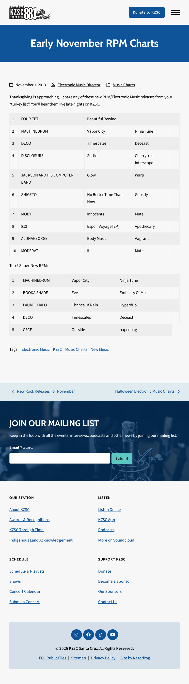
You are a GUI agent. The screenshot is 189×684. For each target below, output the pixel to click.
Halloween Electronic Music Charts (144, 391)
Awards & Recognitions (29, 520)
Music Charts (124, 85)
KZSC (57, 349)
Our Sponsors (110, 592)
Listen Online (109, 510)
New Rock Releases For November (43, 391)
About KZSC (19, 510)
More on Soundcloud (116, 540)
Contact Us (107, 602)
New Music (100, 349)
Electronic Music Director (79, 85)
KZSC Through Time (26, 530)
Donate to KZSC (147, 12)
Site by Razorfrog (135, 658)
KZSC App (106, 520)
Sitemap (78, 658)
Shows (15, 581)
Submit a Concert (24, 602)
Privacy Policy (103, 658)
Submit (121, 458)
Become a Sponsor (114, 581)
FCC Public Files (52, 658)
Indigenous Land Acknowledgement (41, 540)
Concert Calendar (24, 592)
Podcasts (106, 530)
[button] (175, 12)
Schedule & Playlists (27, 571)
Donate (104, 571)
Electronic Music (36, 349)
